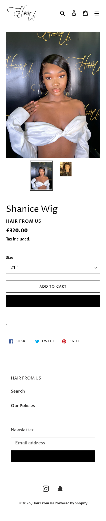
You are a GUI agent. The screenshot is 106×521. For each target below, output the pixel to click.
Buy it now (52, 301)
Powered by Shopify (71, 503)
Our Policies (23, 405)
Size (9, 257)
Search (18, 391)
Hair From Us (43, 503)
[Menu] (96, 13)
